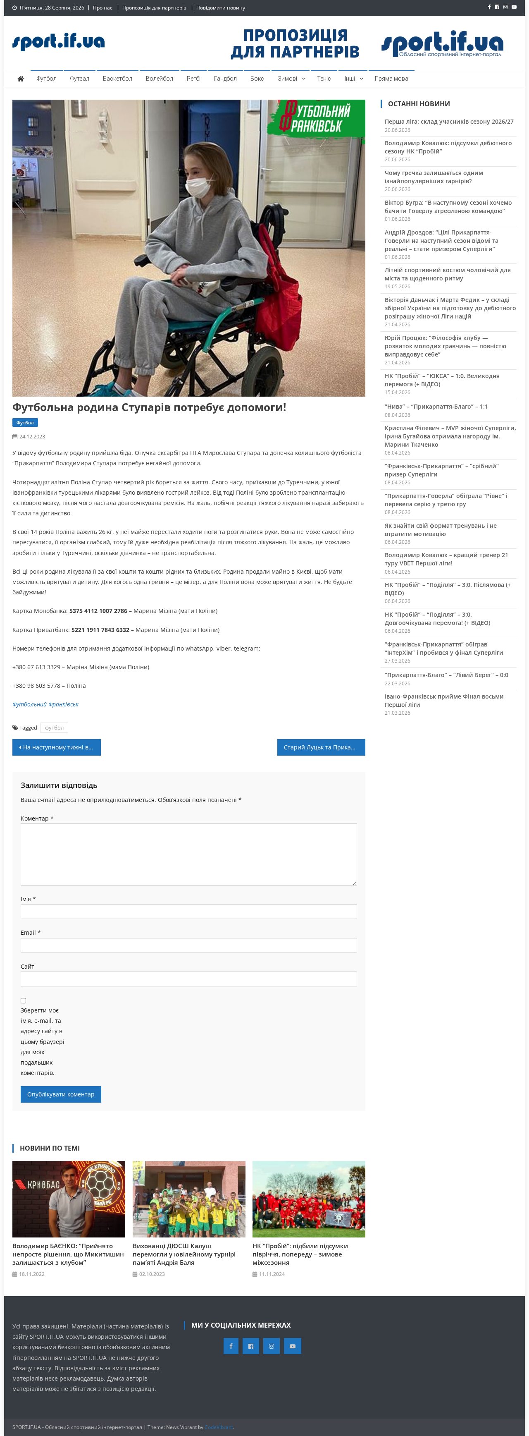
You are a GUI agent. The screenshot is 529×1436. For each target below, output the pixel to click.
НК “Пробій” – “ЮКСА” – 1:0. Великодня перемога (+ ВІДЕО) (442, 380)
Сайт (27, 966)
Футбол (47, 78)
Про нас (102, 7)
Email (31, 932)
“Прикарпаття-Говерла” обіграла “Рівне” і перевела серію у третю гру (446, 500)
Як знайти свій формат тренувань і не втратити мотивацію (441, 530)
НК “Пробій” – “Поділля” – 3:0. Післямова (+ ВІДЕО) (448, 589)
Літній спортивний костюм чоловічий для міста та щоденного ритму (448, 274)
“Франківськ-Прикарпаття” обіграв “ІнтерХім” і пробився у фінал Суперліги (444, 648)
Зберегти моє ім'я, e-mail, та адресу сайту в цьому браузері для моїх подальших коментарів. (42, 1041)
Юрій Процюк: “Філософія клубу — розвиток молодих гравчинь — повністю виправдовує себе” (445, 346)
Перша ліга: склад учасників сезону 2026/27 (449, 121)
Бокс (257, 78)
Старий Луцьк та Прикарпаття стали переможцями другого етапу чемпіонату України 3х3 (325, 747)
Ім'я (28, 899)
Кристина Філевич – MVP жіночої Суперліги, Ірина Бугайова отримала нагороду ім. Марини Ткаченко (450, 436)
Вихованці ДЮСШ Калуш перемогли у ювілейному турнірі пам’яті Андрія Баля (184, 1254)
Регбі (193, 78)
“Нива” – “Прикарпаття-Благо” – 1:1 (436, 406)
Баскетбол (117, 78)
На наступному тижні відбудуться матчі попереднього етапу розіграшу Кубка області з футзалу (62, 747)
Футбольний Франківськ (45, 704)
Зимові (287, 78)
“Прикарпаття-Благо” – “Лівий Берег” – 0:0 (446, 675)
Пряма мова (391, 78)
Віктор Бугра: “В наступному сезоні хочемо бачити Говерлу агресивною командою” (448, 207)
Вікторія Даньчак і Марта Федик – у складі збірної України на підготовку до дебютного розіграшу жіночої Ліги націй (450, 308)
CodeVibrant (219, 1427)
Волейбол (159, 78)
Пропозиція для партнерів (154, 7)
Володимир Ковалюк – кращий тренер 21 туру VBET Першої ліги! (446, 559)
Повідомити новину (220, 7)
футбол (54, 727)
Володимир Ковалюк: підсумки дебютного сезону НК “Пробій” (448, 147)
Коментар (37, 818)
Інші (350, 78)
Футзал (79, 78)
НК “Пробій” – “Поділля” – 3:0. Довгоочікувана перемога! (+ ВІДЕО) (437, 618)
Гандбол (225, 78)
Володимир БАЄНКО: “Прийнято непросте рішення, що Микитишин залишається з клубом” (68, 1254)
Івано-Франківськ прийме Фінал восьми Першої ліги (444, 700)
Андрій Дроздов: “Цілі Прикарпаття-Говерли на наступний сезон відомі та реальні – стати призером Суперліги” (441, 240)
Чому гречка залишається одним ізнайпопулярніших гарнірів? (434, 177)
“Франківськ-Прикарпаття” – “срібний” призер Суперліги (442, 470)
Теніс (324, 78)
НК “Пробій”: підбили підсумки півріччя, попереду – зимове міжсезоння (300, 1254)
